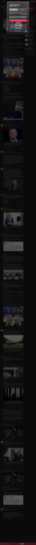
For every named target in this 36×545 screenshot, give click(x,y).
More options (19, 30)
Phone (23, 9)
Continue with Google (18, 25)
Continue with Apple (18, 28)
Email (14, 9)
